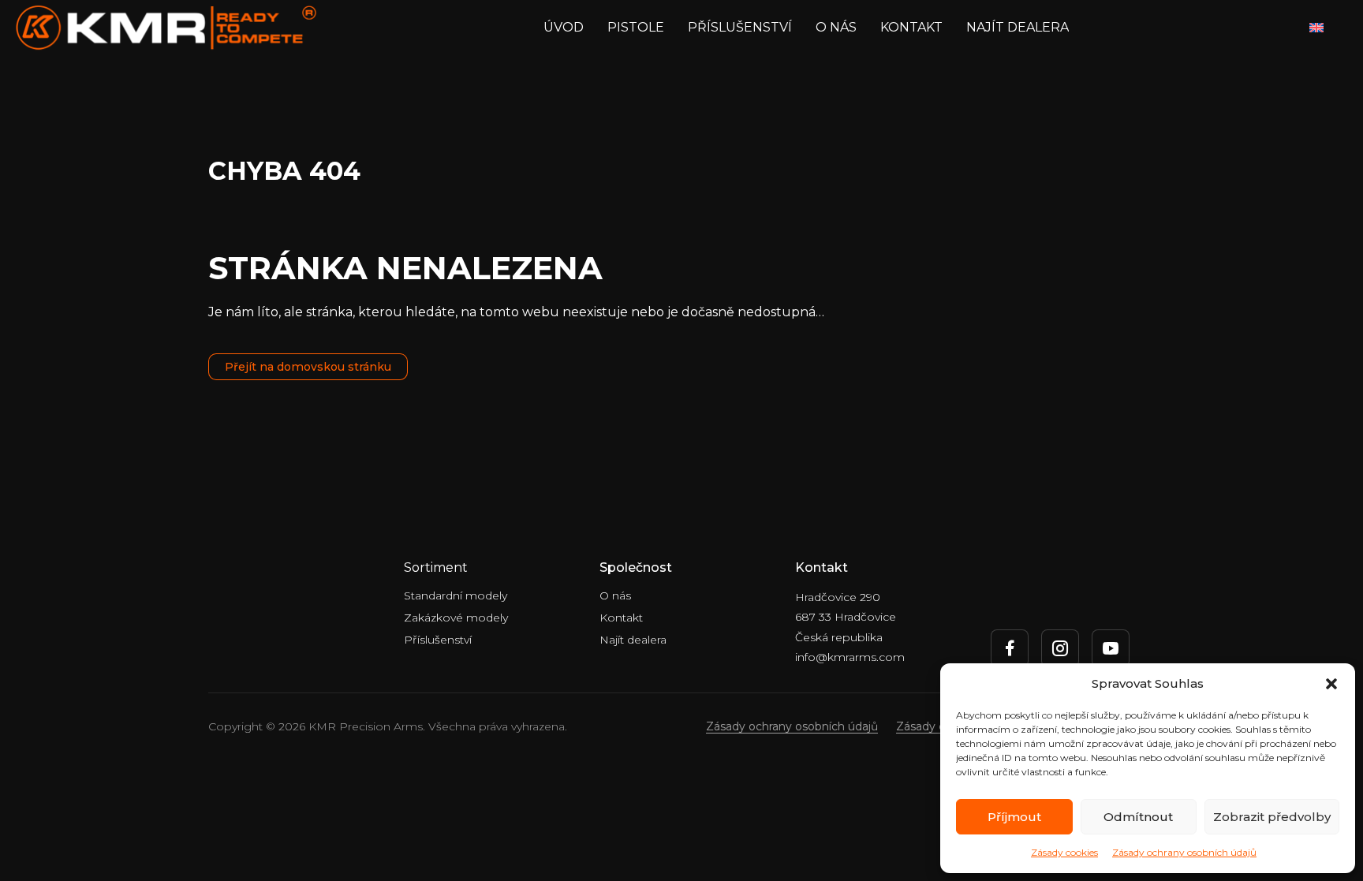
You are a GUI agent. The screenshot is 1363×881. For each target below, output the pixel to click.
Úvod (563, 27)
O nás (836, 27)
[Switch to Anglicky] (1316, 28)
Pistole (635, 27)
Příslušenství (740, 27)
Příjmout (1014, 816)
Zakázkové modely (456, 617)
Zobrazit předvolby (1272, 816)
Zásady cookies (1064, 852)
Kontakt (911, 27)
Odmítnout (1138, 816)
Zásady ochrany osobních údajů (1184, 852)
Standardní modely (455, 595)
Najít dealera (1017, 27)
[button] (1331, 684)
